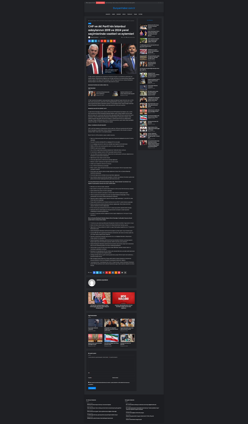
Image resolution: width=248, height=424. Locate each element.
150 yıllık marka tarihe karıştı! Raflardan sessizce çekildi (153, 93)
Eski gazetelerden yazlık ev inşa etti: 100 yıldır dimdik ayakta (153, 57)
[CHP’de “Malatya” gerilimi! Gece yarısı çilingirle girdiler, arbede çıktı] (143, 135)
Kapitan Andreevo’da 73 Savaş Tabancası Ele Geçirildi (153, 81)
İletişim (140, 14)
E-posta (90, 377)
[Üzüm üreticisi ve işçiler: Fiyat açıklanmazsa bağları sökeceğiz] (143, 40)
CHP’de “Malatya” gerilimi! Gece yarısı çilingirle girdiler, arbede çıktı (154, 135)
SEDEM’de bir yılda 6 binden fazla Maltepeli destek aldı (153, 51)
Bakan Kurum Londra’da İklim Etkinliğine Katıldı (95, 344)
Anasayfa (108, 14)
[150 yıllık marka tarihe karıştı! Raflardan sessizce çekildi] (143, 93)
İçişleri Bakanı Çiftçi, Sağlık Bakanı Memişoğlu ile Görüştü (154, 129)
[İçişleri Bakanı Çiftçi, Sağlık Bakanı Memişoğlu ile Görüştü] (143, 129)
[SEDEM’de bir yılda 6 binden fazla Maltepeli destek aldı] (143, 51)
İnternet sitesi (115, 377)
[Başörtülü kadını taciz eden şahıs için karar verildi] (128, 323)
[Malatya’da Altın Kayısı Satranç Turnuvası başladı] (143, 26)
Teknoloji (129, 14)
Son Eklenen (150, 20)
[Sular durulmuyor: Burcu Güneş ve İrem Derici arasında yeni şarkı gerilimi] (143, 33)
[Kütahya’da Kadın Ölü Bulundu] (128, 338)
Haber (113, 14)
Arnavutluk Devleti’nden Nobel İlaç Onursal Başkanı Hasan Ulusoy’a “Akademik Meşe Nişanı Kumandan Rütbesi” (153, 143)
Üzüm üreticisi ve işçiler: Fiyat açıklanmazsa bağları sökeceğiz (118, 2)
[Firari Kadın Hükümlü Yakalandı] (95, 323)
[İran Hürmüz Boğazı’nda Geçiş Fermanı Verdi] (111, 338)
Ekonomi (119, 14)
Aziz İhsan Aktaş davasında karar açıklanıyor (152, 64)
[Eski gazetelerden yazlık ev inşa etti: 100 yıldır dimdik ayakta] (143, 57)
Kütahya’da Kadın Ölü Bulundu (126, 344)
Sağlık (123, 14)
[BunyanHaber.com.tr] (124, 8)
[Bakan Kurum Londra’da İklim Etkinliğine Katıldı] (95, 338)
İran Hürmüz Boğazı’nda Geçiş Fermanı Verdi (111, 344)
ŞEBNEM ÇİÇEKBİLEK (94, 37)
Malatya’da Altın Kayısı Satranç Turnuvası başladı (153, 26)
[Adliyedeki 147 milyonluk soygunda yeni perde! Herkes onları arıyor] (111, 323)
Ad (89, 372)
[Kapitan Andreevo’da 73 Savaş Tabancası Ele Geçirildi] (116, 93)
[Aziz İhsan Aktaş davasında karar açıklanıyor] (91, 93)
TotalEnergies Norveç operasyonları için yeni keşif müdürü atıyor (149, 45)
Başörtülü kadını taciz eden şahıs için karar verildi (127, 328)
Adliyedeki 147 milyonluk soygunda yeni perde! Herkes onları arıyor (111, 329)
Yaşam (135, 14)
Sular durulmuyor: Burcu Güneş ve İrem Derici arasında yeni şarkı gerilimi (153, 33)
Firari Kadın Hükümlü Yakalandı (93, 328)
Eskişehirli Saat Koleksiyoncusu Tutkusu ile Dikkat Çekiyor (153, 75)
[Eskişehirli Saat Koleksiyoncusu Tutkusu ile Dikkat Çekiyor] (143, 75)
